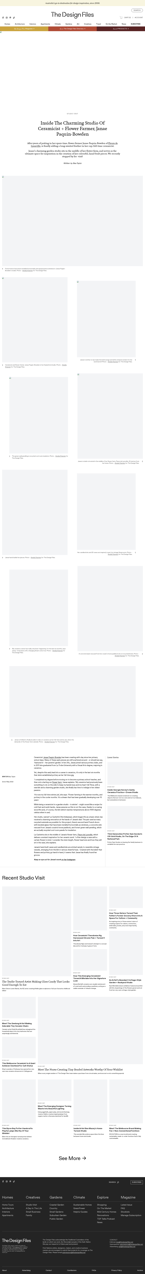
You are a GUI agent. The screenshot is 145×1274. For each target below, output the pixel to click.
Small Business (33, 1212)
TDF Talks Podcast (106, 1219)
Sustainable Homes (82, 1205)
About (4, 1270)
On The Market (104, 1208)
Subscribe (136, 24)
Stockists (125, 1212)
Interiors (33, 24)
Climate (58, 24)
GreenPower (79, 1208)
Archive (140, 1270)
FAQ (123, 1208)
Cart (127, 17)
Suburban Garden (58, 1215)
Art (78, 24)
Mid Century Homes (106, 1212)
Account (139, 17)
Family (29, 1215)
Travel (98, 24)
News (124, 24)
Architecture (20, 24)
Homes (7, 24)
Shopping (102, 1205)
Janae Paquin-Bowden (52, 757)
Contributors (71, 1270)
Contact (49, 1270)
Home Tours (7, 1205)
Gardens (68, 24)
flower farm (57, 782)
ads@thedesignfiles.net (127, 1246)
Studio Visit (31, 1205)
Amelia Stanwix (27, 271)
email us (17, 1247)
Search (137, 10)
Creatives (87, 24)
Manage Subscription (131, 1215)
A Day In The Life (34, 1208)
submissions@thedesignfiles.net (73, 1252)
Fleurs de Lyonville (85, 835)
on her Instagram (68, 859)
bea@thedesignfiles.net (124, 1242)
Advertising (26, 1270)
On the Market (111, 24)
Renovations (103, 1215)
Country (53, 1208)
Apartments (45, 24)
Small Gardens (56, 1212)
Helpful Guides (80, 1212)
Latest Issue (126, 1205)
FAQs (94, 1270)
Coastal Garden (57, 1205)
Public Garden (56, 1219)
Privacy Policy (116, 1270)
